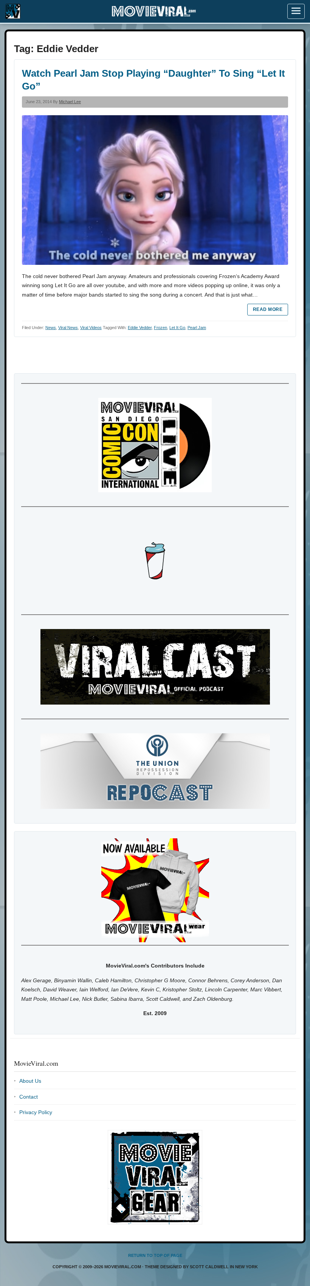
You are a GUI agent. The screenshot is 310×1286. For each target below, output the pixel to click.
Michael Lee (70, 101)
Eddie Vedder (140, 327)
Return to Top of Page (155, 1255)
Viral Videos (91, 327)
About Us (30, 1081)
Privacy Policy (35, 1112)
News (50, 327)
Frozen (160, 327)
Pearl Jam (197, 327)
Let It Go (177, 327)
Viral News (68, 327)
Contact (28, 1097)
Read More (267, 309)
